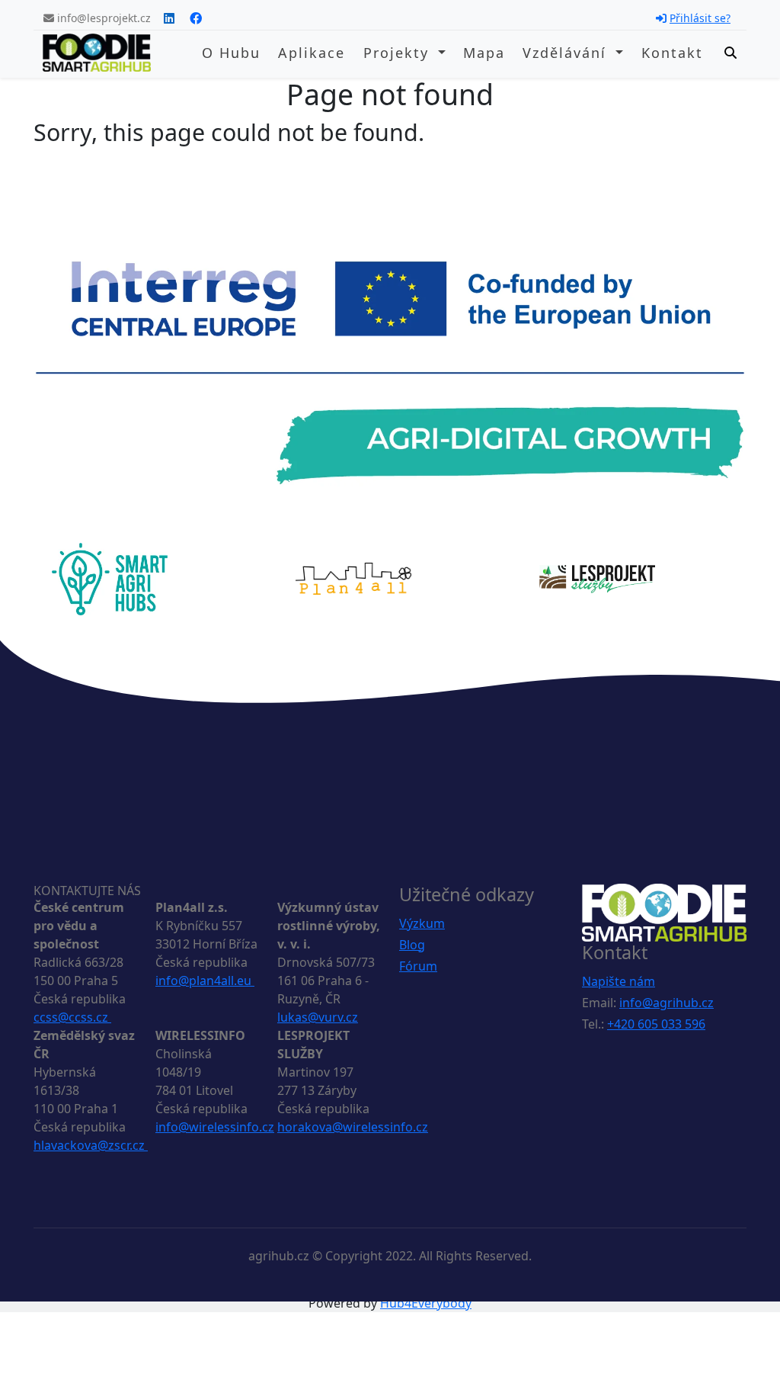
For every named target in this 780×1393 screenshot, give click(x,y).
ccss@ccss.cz (72, 1017)
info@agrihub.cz (666, 1002)
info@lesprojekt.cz (102, 18)
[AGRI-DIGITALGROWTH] (390, 372)
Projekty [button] (398, 52)
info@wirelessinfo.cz (214, 1127)
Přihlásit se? (700, 18)
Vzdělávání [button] (567, 52)
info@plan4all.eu (204, 980)
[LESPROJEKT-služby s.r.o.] (597, 578)
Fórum (418, 966)
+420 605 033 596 (656, 1024)
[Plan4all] (353, 578)
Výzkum (422, 923)
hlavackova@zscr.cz (91, 1145)
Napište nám (618, 981)
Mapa (484, 52)
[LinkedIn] (169, 18)
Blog (412, 944)
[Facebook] (196, 18)
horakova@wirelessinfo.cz (352, 1127)
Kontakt (672, 52)
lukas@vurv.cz (317, 1017)
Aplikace (311, 52)
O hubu (231, 52)
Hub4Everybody (426, 1303)
